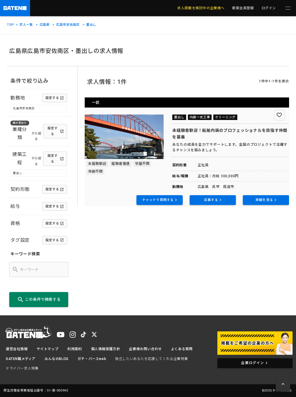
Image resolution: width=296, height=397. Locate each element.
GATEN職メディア (21, 359)
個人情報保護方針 (105, 349)
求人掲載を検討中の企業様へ (201, 8)
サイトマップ (48, 349)
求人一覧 (26, 25)
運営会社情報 (17, 349)
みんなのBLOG (57, 359)
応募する (211, 200)
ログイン (269, 8)
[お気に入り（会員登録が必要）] (279, 115)
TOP (10, 25)
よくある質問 (182, 349)
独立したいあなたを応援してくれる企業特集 (151, 359)
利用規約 (74, 349)
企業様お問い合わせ (145, 349)
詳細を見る (264, 200)
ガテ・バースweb (91, 359)
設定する (52, 98)
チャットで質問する (158, 200)
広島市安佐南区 (67, 25)
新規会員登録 (243, 8)
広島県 (45, 25)
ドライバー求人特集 (22, 368)
